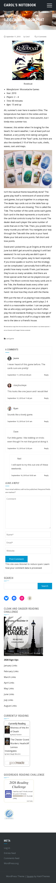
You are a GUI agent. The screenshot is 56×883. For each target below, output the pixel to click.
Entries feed (10, 853)
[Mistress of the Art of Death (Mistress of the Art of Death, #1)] (7, 729)
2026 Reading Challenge (18, 784)
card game (10, 338)
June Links (9, 694)
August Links (10, 705)
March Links (10, 677)
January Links (10, 665)
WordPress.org (11, 863)
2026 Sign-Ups (11, 659)
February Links (11, 671)
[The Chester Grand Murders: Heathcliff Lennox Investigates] (7, 741)
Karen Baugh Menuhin (14, 754)
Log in (7, 848)
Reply (46, 375)
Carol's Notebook (20, 5)
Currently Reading (17, 723)
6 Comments (41, 36)
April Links (9, 682)
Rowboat (28, 83)
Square (30, 876)
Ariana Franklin (17, 735)
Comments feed (11, 858)
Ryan (15, 408)
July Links (8, 700)
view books (30, 801)
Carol (27, 36)
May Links (9, 688)
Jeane (16, 358)
